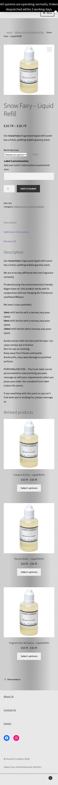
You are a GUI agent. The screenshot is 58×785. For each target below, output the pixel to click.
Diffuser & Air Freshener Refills (29, 32)
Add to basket (28, 188)
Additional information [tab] (16, 231)
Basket (45, 776)
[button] (49, 49)
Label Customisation (16, 161)
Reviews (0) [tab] (10, 241)
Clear (35, 154)
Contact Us (10, 710)
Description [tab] (10, 222)
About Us (9, 696)
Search (29, 779)
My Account (9, 779)
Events (7, 723)
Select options (29, 488)
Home (9, 32)
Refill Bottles (11, 150)
